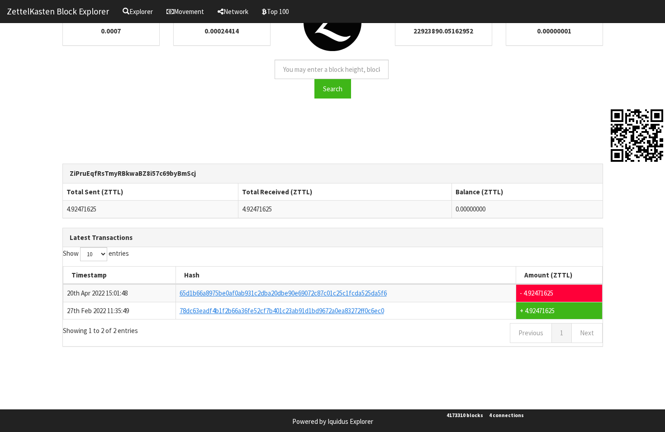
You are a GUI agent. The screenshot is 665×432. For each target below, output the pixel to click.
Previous (530, 333)
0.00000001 (554, 31)
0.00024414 (221, 31)
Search (332, 89)
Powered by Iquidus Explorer (332, 421)
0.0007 (111, 31)
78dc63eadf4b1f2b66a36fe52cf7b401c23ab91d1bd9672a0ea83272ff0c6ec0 (282, 310)
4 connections (506, 415)
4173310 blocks (464, 415)
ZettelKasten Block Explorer (58, 11)
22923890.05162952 (443, 31)
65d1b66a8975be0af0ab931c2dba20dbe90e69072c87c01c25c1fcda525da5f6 (283, 293)
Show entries (96, 253)
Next (587, 333)
